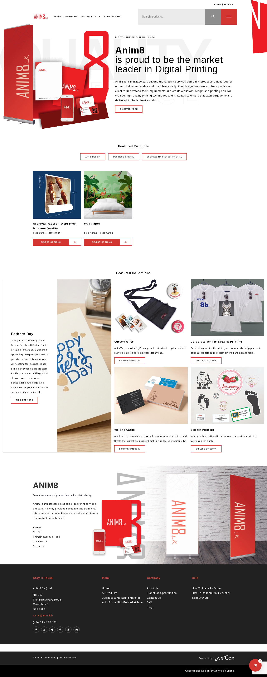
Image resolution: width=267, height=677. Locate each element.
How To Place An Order (206, 588)
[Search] (213, 17)
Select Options (51, 242)
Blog (149, 607)
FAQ (149, 602)
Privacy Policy (67, 657)
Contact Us (112, 16)
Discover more (128, 109)
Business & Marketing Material (121, 597)
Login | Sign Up (223, 4)
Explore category (129, 361)
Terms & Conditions (44, 657)
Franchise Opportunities (161, 593)
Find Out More (24, 400)
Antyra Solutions (224, 670)
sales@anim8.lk (43, 615)
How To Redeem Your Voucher (211, 593)
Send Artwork (200, 597)
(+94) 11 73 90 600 (45, 622)
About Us (71, 16)
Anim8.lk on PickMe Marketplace (122, 602)
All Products (90, 16)
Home (57, 16)
